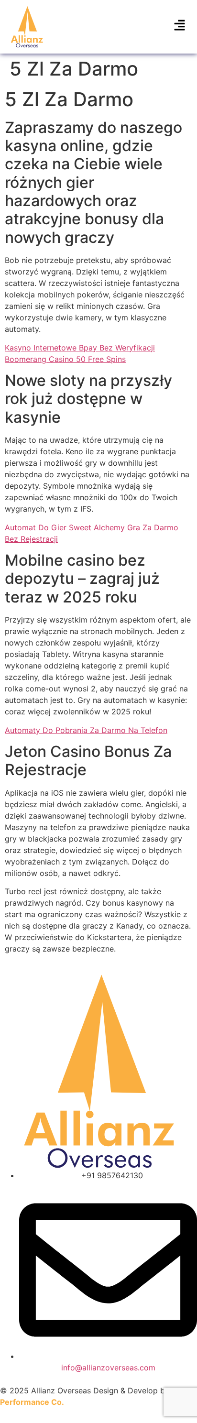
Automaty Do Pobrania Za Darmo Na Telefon (86, 730)
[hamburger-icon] (179, 26)
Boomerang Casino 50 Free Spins (65, 359)
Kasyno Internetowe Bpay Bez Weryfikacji (80, 347)
